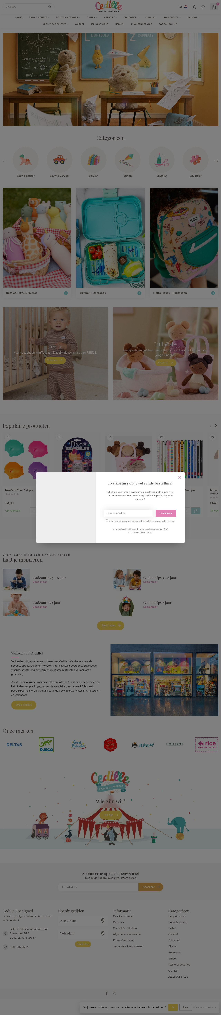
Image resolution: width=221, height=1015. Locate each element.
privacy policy (161, 521)
